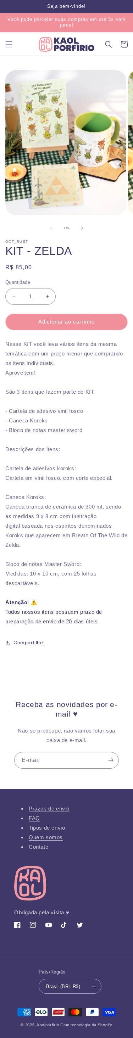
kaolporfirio (48, 1025)
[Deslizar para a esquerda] (51, 228)
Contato (38, 847)
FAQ (34, 818)
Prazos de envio (49, 809)
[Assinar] (110, 760)
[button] (9, 44)
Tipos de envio (47, 828)
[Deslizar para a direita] (82, 228)
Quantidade (17, 282)
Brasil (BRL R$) (63, 986)
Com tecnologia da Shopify (86, 1025)
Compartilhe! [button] (29, 642)
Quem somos (46, 837)
